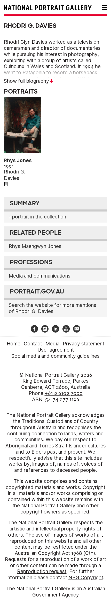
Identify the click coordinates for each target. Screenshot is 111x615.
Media (52, 344)
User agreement (55, 350)
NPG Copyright (85, 578)
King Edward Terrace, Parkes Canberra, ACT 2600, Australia (55, 384)
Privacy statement (83, 344)
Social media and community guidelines (55, 356)
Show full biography (26, 81)
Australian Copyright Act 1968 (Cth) (55, 553)
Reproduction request (42, 571)
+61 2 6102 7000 (64, 393)
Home (13, 344)
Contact (33, 344)
